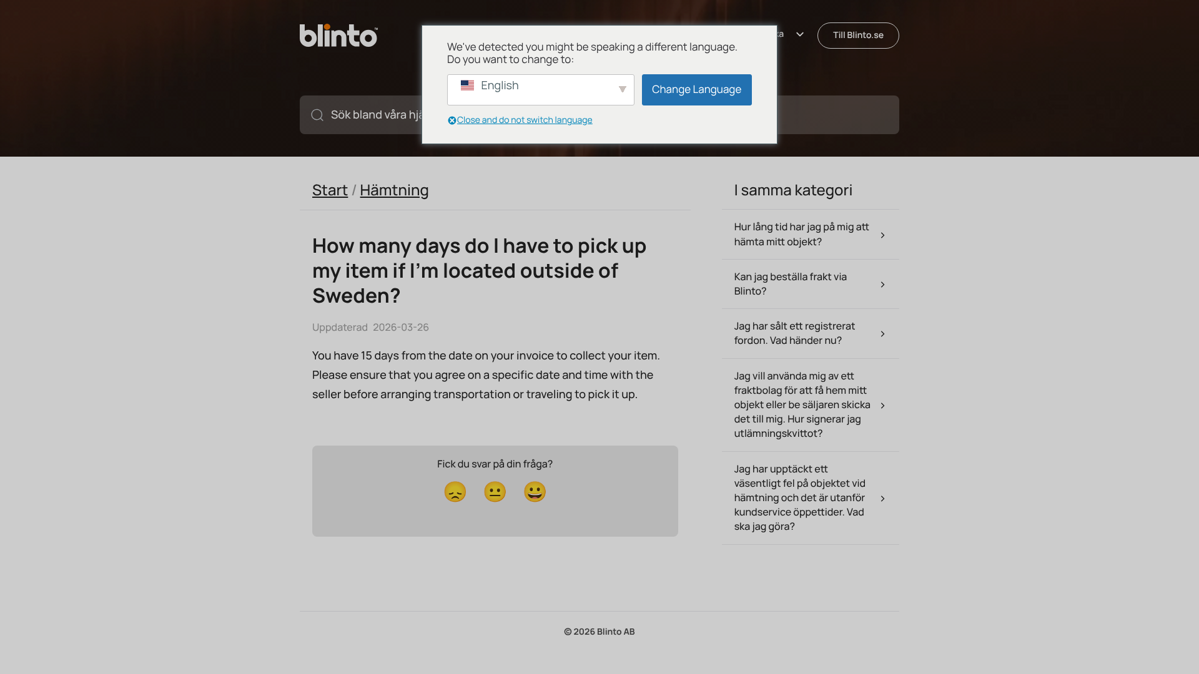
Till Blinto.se (858, 35)
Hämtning (394, 190)
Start (330, 190)
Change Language (696, 89)
